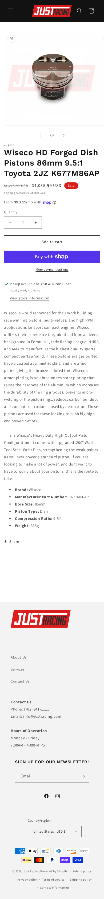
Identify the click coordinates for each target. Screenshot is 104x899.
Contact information (54, 887)
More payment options (52, 269)
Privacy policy (27, 879)
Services (18, 669)
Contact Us (20, 681)
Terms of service (53, 879)
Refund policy (82, 871)
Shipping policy (81, 879)
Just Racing (31, 871)
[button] (11, 11)
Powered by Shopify (54, 871)
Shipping (9, 193)
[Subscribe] (83, 776)
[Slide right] (64, 135)
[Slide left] (40, 135)
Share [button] (14, 541)
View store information (29, 298)
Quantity (10, 212)
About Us (19, 657)
